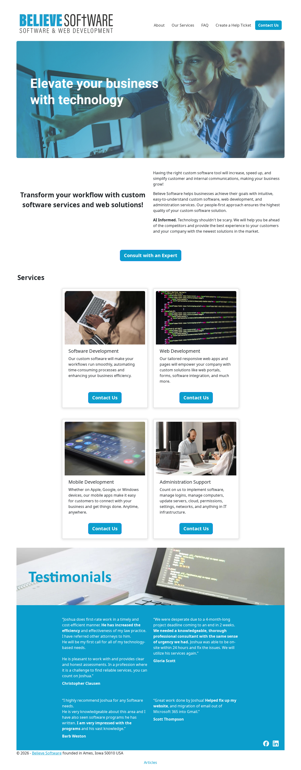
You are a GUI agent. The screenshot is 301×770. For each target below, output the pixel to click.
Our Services (183, 25)
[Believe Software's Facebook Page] (266, 743)
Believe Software (47, 753)
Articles (150, 762)
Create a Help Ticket (233, 25)
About (159, 25)
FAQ (205, 25)
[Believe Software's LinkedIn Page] (276, 743)
